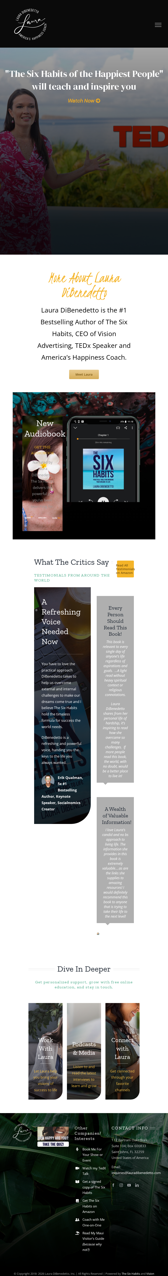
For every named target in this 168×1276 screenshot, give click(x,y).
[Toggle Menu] (158, 25)
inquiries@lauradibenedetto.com (136, 1130)
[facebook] (113, 1142)
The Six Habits (131, 1231)
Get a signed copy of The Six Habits (93, 1144)
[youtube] (129, 1142)
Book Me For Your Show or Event (92, 1112)
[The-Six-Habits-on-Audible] (104, 417)
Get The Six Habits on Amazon (90, 1163)
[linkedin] (137, 1142)
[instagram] (121, 1142)
